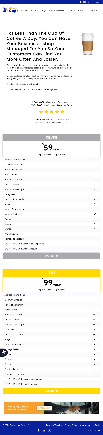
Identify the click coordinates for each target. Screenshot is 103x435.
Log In (98, 2)
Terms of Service (54, 425)
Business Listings (38, 10)
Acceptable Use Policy (90, 425)
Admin (97, 430)
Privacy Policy (71, 425)
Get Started (51, 255)
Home (24, 10)
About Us (82, 10)
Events (71, 10)
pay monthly (45, 154)
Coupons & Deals (57, 10)
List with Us (95, 10)
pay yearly (60, 154)
